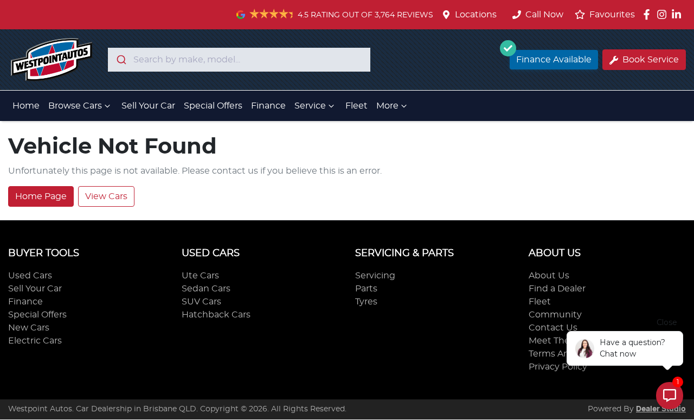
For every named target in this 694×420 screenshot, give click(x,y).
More (387, 105)
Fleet (356, 105)
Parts (366, 288)
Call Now (544, 14)
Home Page (41, 196)
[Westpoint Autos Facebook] (648, 14)
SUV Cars (201, 301)
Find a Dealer (557, 288)
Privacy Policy (558, 366)
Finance (268, 105)
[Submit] (120, 60)
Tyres (366, 301)
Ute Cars (200, 275)
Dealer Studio (661, 409)
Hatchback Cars (216, 314)
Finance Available (554, 59)
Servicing (375, 275)
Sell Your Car (148, 105)
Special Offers (213, 105)
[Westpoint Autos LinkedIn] (678, 14)
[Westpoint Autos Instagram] (664, 14)
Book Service (650, 59)
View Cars (106, 196)
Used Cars (30, 275)
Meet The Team (562, 340)
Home (26, 105)
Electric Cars (35, 340)
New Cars (28, 327)
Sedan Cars (206, 288)
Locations (476, 14)
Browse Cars (75, 105)
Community (555, 314)
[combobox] (239, 60)
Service (310, 105)
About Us (549, 275)
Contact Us (553, 327)
